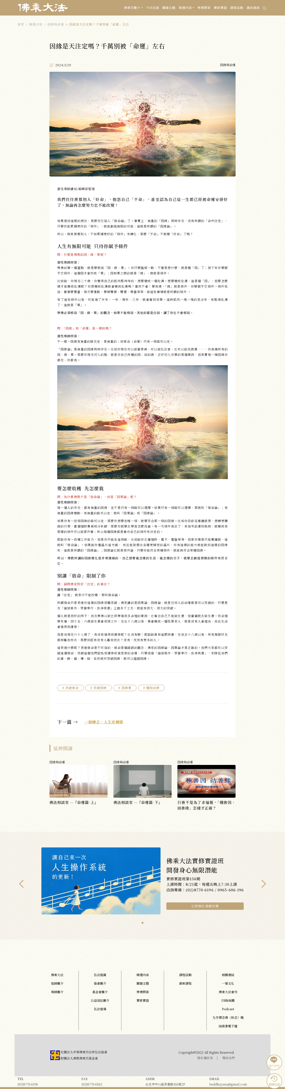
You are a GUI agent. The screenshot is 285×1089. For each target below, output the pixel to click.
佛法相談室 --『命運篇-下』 (137, 802)
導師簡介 (57, 992)
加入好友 (274, 1066)
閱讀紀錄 (274, 1084)
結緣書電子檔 (228, 1026)
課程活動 (236, 7)
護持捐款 (253, 7)
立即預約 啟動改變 (205, 906)
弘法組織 (100, 975)
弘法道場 (100, 1009)
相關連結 (228, 975)
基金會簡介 (100, 992)
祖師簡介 (57, 983)
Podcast (228, 1009)
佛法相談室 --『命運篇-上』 (73, 802)
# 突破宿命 (70, 688)
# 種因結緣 (151, 688)
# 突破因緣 (98, 688)
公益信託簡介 (100, 1000)
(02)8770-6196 (27, 1081)
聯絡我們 (228, 1058)
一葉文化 (228, 983)
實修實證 (220, 7)
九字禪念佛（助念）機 (228, 1017)
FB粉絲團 (228, 1000)
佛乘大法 (57, 975)
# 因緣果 (124, 688)
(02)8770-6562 (91, 1081)
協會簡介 (100, 983)
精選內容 (35, 24)
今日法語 (152, 7)
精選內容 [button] (185, 7)
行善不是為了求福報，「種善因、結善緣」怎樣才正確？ (206, 805)
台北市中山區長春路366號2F (165, 1081)
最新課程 (185, 983)
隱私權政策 (205, 1058)
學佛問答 (204, 7)
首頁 (20, 24)
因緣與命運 (56, 24)
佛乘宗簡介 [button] (132, 7)
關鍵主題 (168, 7)
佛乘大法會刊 (228, 992)
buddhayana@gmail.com (228, 1081)
